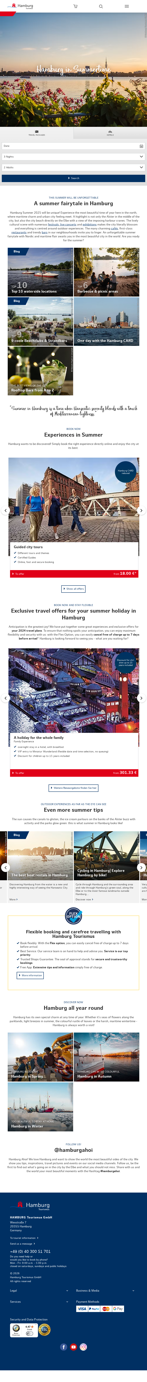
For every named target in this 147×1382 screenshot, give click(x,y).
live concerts (68, 224)
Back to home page (73, 1205)
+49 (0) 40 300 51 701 (30, 1251)
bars (45, 232)
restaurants (19, 232)
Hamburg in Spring (40, 1057)
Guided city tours (74, 518)
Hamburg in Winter (40, 1106)
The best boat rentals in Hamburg (40, 867)
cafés (114, 228)
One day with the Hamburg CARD (106, 321)
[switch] (29, 1333)
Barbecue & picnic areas (106, 272)
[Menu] (36, 1325)
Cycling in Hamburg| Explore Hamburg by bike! (106, 867)
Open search (101, 6)
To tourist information (23, 1238)
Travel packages (37, 135)
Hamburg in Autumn (106, 1057)
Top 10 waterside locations (40, 272)
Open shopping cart (75, 6)
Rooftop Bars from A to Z (40, 371)
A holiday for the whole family (74, 712)
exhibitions (90, 224)
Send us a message (21, 1244)
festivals (53, 224)
